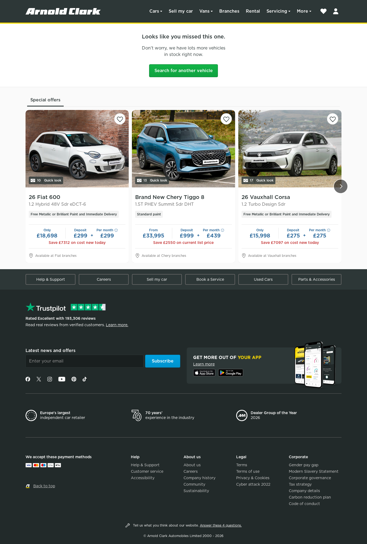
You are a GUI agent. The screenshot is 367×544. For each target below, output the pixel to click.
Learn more (204, 364)
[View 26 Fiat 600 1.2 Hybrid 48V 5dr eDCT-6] (77, 148)
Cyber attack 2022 (253, 484)
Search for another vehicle (183, 70)
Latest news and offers (50, 350)
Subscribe (163, 361)
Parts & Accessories (316, 279)
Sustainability (196, 491)
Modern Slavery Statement (314, 471)
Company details (304, 491)
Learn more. (117, 325)
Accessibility (142, 478)
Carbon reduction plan (310, 497)
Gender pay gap (303, 465)
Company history (199, 478)
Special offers (45, 99)
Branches (229, 11)
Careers (104, 279)
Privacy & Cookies (252, 478)
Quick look (49, 180)
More (302, 11)
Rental (253, 11)
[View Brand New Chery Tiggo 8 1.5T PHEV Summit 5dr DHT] (183, 148)
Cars (154, 11)
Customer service (147, 471)
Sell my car (181, 11)
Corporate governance (310, 478)
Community (194, 484)
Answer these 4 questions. (221, 525)
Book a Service (210, 279)
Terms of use (248, 471)
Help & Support (50, 279)
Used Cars (263, 279)
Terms (241, 465)
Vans (204, 11)
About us (192, 465)
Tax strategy (300, 484)
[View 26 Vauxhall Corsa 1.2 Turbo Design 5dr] (289, 148)
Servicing (277, 11)
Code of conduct (304, 504)
